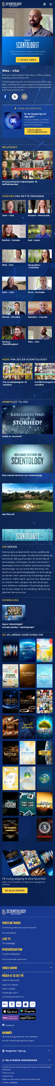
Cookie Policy (7, 1076)
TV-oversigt (8, 943)
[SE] (44, 676)
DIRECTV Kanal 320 (10, 980)
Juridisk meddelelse (9, 1082)
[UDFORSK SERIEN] (10, 650)
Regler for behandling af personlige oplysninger (21, 1079)
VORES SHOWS (9, 968)
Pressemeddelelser (11, 954)
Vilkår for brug (8, 1073)
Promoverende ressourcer (14, 959)
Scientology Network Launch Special (19, 927)
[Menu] (51, 4)
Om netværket (9, 933)
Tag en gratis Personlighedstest (37, 131)
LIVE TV (6, 938)
